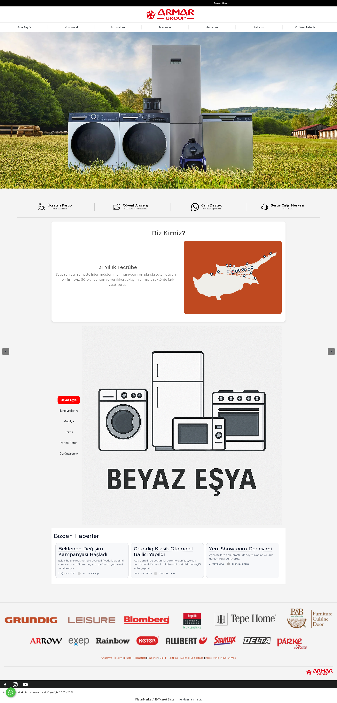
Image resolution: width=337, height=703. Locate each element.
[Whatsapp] (11, 692)
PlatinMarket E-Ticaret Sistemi (156, 699)
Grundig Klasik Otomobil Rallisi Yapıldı (163, 551)
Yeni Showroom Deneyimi (240, 549)
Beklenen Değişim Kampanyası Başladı (82, 551)
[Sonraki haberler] (331, 351)
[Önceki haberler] (5, 351)
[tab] (69, 400)
